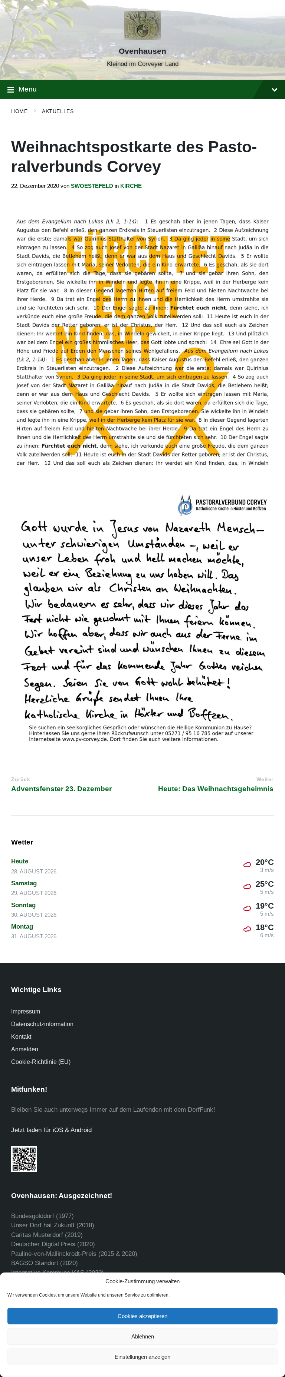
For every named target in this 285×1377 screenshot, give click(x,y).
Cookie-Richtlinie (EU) (41, 1062)
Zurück (20, 779)
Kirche (131, 186)
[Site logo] (142, 38)
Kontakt (21, 1036)
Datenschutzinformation (42, 1024)
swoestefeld (92, 186)
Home (19, 111)
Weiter (264, 779)
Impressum (25, 1011)
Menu (28, 89)
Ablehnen (142, 1336)
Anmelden (24, 1049)
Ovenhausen (142, 51)
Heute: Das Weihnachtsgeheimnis (215, 789)
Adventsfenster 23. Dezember (61, 789)
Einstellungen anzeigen (142, 1357)
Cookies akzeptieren (142, 1316)
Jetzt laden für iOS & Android (51, 1130)
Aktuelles (57, 111)
